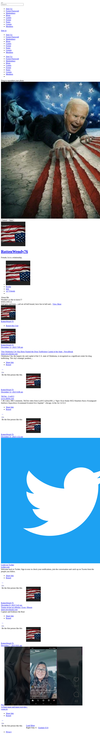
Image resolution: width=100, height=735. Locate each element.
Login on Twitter (7, 565)
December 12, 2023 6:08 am (12, 392)
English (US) (43, 728)
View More (57, 304)
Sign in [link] (3, 31)
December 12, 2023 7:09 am (12, 347)
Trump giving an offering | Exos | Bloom (16, 607)
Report (8, 365)
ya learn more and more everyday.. (14, 707)
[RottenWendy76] (50, 312)
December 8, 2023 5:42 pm (11, 605)
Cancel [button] (4, 220)
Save (11, 220)
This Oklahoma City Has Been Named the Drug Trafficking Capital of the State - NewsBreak (37, 352)
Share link (10, 362)
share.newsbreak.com (9, 354)
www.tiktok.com (7, 399)
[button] (2, 371)
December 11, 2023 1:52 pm (12, 437)
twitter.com (5, 567)
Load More (30, 725)
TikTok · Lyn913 (7, 396)
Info (7, 289)
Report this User (12, 326)
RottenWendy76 (14, 251)
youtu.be (4, 709)
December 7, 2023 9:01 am (11, 645)
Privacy (9, 732)
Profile (8, 287)
